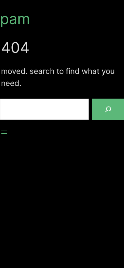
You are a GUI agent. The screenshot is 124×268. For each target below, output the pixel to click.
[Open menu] (4, 132)
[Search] (108, 109)
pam (15, 18)
